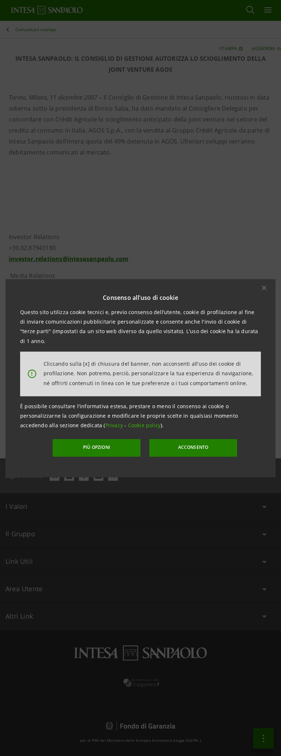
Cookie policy (144, 425)
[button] (264, 288)
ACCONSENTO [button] (193, 447)
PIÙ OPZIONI (96, 447)
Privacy (115, 425)
